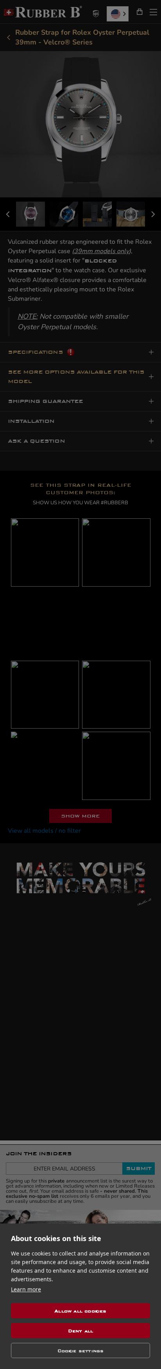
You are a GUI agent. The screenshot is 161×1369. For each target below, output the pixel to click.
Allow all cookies (80, 1311)
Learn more (26, 1289)
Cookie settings (80, 1350)
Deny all (80, 1331)
